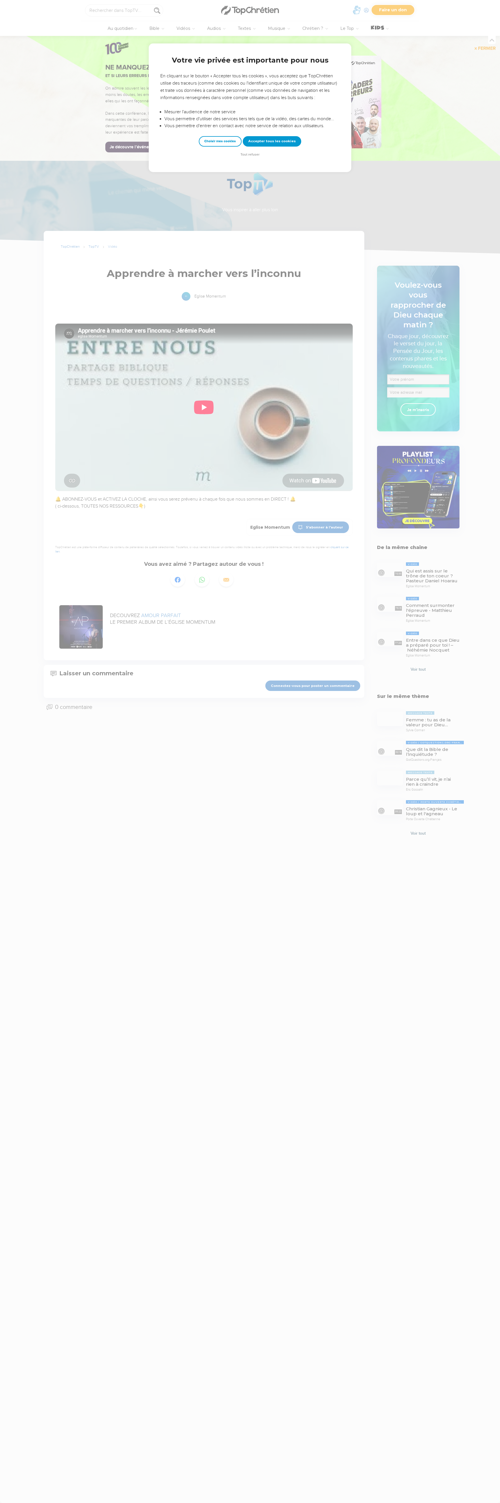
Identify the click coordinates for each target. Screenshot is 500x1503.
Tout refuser (250, 154)
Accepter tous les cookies (272, 141)
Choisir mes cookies (220, 141)
